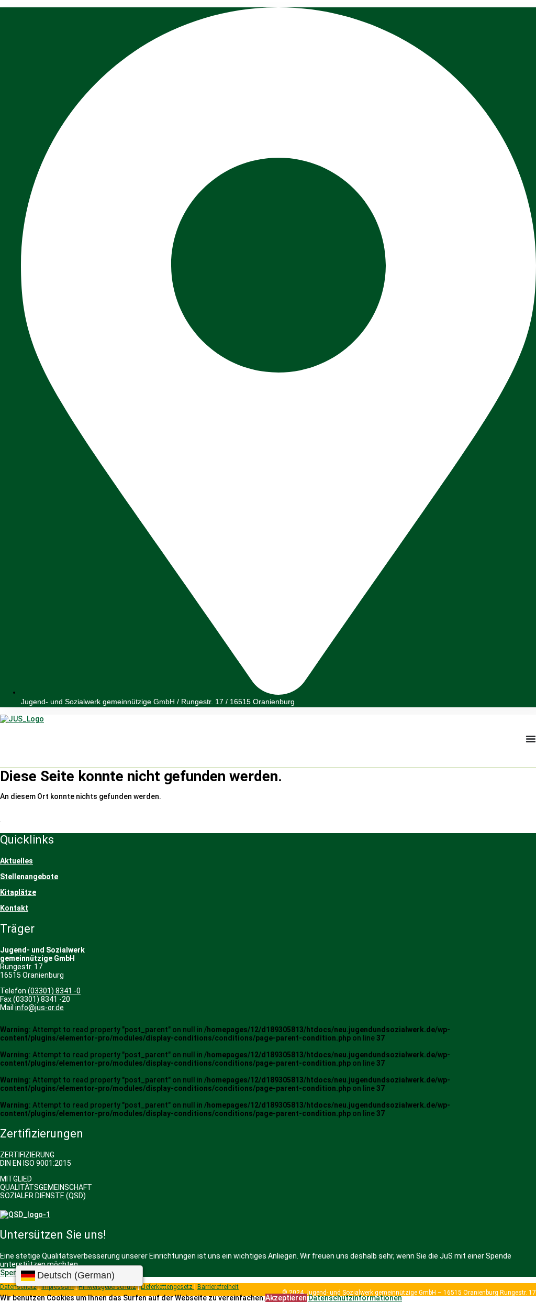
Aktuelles (16, 861)
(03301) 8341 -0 (54, 991)
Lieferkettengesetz (167, 1286)
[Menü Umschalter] (531, 739)
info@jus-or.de (39, 1007)
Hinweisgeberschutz (107, 1286)
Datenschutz (18, 1286)
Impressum (57, 1286)
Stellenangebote (29, 876)
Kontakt (14, 908)
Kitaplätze (18, 892)
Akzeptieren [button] (286, 1298)
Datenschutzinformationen (355, 1298)
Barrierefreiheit (218, 1286)
